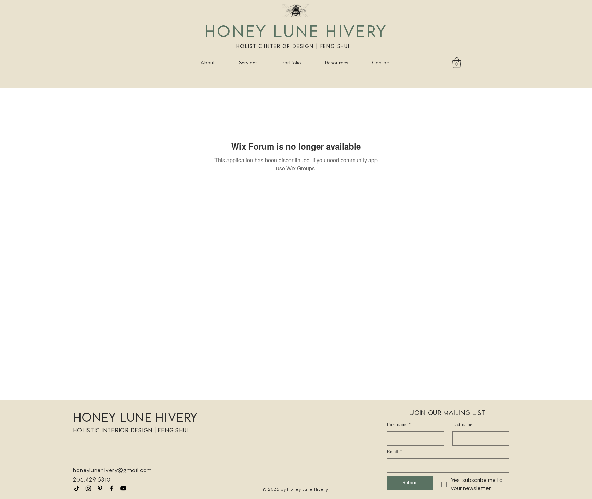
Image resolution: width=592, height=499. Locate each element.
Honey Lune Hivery (296, 30)
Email (394, 452)
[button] (248, 62)
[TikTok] (77, 488)
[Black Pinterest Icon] (100, 488)
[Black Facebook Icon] (111, 488)
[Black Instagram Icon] (88, 488)
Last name (462, 425)
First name (399, 425)
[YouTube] (123, 488)
